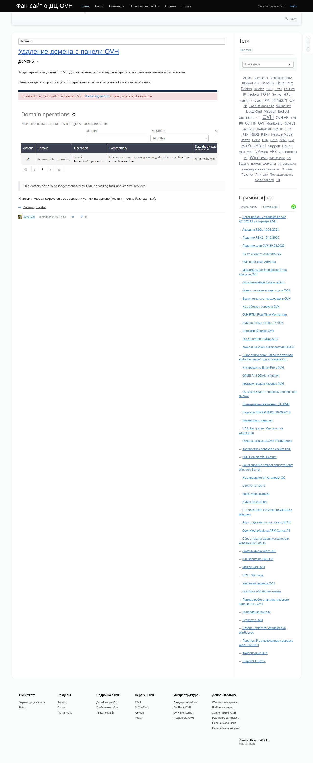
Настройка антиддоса (225, 717)
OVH (268, 116)
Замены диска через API (259, 551)
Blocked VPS (250, 83)
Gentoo (277, 94)
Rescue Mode (281, 134)
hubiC (244, 100)
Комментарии (248, 206)
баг (289, 158)
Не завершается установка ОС (263, 477)
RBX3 (265, 134)
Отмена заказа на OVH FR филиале (267, 441)
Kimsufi (279, 100)
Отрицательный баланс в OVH (263, 282)
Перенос (247, 174)
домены (269, 163)
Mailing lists (283, 106)
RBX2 (254, 134)
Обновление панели (256, 612)
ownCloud (264, 129)
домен (256, 163)
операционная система (261, 168)
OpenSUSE (246, 118)
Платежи (262, 174)
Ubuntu (287, 145)
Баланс (244, 163)
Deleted (259, 89)
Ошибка (287, 169)
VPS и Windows (253, 575)
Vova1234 (29, 216)
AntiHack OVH (182, 707)
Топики (85, 6)
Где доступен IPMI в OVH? (260, 338)
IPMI (266, 100)
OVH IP (250, 123)
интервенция (287, 163)
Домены (26, 61)
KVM (292, 100)
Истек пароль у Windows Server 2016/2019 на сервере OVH (262, 219)
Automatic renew (281, 77)
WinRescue (277, 158)
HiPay (288, 94)
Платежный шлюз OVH (258, 330)
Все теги (245, 49)
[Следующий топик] (308, 48)
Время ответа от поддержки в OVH (266, 298)
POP (289, 129)
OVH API (282, 117)
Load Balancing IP (261, 106)
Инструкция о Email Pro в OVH (263, 367)
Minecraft (270, 111)
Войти (293, 6)
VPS (273, 151)
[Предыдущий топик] (308, 40)
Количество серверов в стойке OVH (266, 449)
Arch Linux (261, 77)
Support (274, 145)
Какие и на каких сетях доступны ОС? (268, 347)
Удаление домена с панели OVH (68, 51)
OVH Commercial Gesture (259, 457)
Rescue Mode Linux (224, 723)
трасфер (41, 207)
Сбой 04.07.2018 (254, 485)
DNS (269, 89)
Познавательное (281, 174)
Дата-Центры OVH (107, 702)
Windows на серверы (225, 702)
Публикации (270, 206)
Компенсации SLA (255, 653)
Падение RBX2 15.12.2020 (260, 237)
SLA (291, 140)
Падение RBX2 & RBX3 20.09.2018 (266, 412)
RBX (245, 134)
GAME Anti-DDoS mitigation (260, 375)
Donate (186, 6)
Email (278, 89)
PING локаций (105, 712)
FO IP (265, 94)
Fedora (253, 94)
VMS (250, 152)
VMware (261, 151)
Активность (116, 6)
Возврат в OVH (252, 620)
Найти (293, 19)
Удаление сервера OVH (258, 583)
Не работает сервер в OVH (261, 306)
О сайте (170, 6)
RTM (265, 140)
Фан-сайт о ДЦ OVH (44, 5)
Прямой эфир (255, 198)
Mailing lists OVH (253, 567)
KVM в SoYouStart (254, 501)
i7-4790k (255, 100)
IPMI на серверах (223, 707)
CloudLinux (284, 83)
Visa (242, 152)
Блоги (99, 6)
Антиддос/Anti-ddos (185, 702)
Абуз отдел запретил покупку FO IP (266, 522)
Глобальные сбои (107, 707)
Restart (245, 140)
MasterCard (254, 111)
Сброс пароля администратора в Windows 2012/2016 (264, 540)
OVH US (290, 123)
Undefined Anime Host (145, 6)
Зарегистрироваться (271, 6)
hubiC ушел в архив (255, 493)
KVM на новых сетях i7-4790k (262, 322)
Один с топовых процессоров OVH (266, 290)
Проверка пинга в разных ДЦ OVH (265, 404)
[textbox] (268, 64)
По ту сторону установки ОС (262, 253)
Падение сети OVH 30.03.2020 (263, 245)
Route (256, 140)
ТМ (278, 180)
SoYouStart (253, 145)
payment (278, 129)
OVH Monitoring (270, 123)
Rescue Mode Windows (226, 728)
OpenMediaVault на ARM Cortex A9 (266, 530)
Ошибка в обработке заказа (261, 591)
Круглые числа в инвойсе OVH (263, 383)
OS (258, 118)
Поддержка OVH (184, 717)
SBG (283, 139)
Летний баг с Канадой (257, 420)
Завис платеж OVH (224, 712)
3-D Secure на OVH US (257, 559)
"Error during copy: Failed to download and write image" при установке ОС (266, 357)
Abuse (247, 77)
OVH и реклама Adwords (259, 261)
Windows (259, 157)
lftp (245, 106)
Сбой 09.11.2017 (254, 661)
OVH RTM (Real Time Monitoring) (264, 314)
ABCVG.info (261, 740)
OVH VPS (249, 129)
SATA (274, 140)
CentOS (267, 83)
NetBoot (283, 111)
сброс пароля (264, 180)
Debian (246, 88)
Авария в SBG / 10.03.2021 (260, 229)
